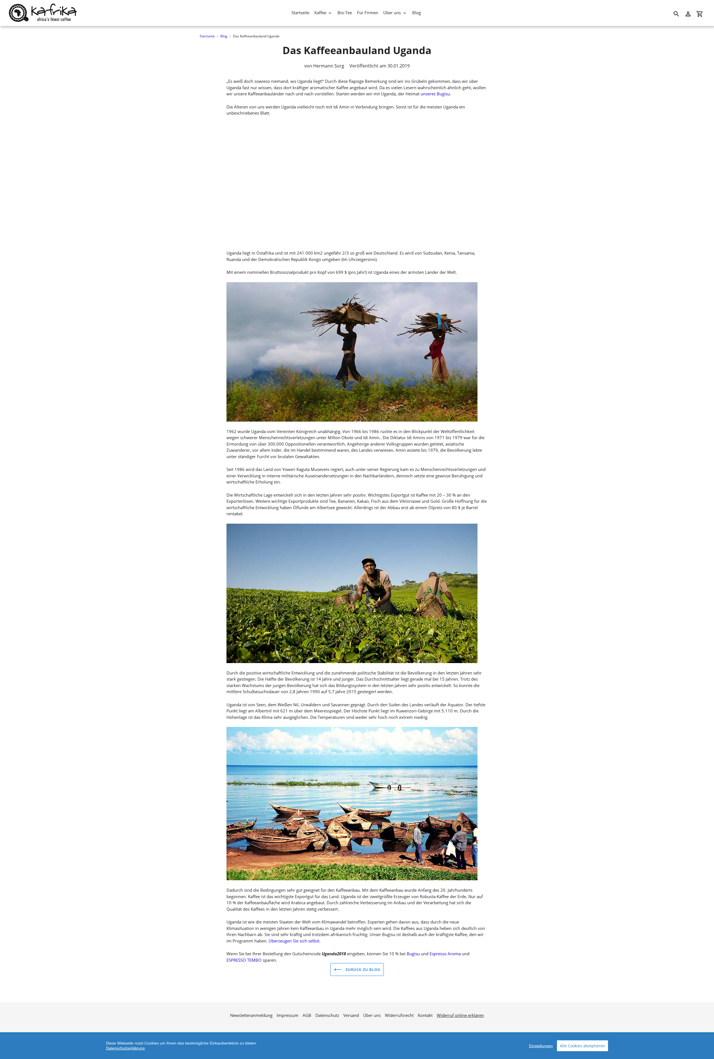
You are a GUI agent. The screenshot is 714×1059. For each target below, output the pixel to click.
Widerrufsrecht (399, 1015)
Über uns (372, 1015)
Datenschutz (327, 1015)
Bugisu (413, 953)
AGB (307, 1015)
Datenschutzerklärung (125, 1048)
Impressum (287, 1015)
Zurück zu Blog (362, 969)
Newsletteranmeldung (251, 1015)
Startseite (207, 36)
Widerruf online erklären (460, 1015)
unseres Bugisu (435, 93)
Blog (223, 36)
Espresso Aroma (445, 953)
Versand (351, 1015)
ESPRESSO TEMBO (244, 960)
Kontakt (425, 1015)
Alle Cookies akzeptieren (582, 1045)
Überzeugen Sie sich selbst (294, 941)
